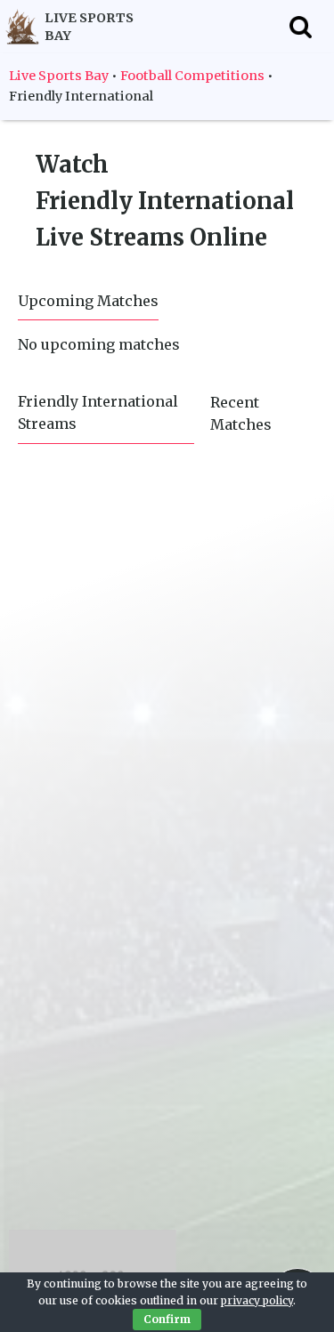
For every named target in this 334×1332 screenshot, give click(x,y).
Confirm (167, 1319)
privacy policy (257, 1300)
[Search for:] (301, 26)
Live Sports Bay (59, 76)
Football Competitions (192, 76)
